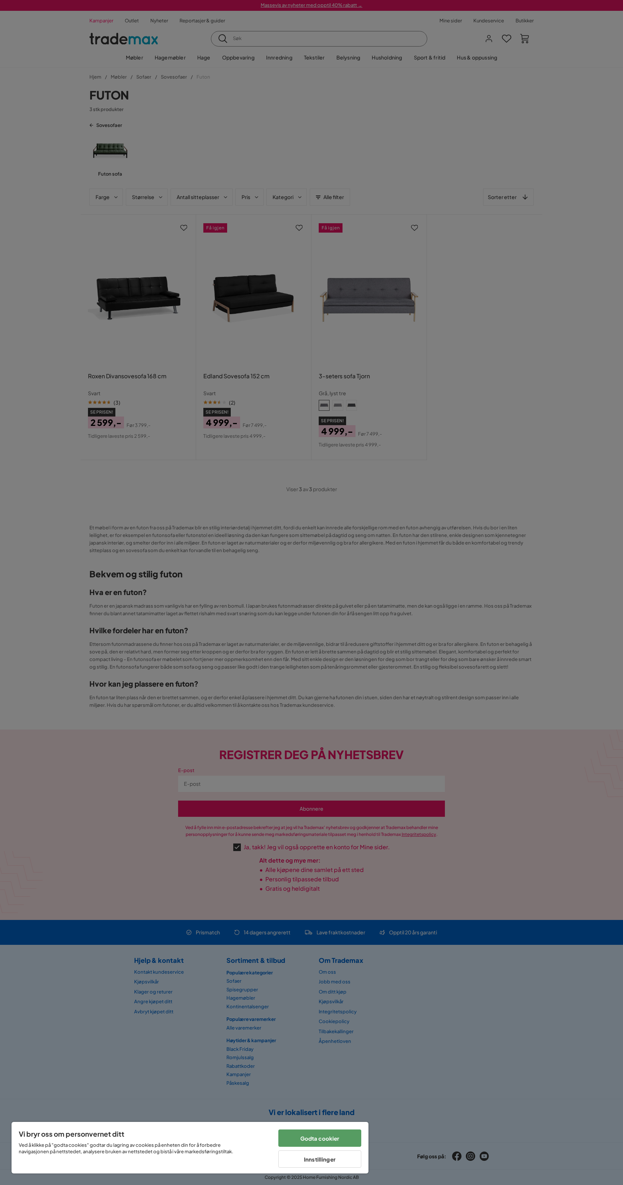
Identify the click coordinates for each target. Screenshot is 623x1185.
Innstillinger (320, 1159)
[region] (190, 1147)
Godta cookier (320, 1138)
